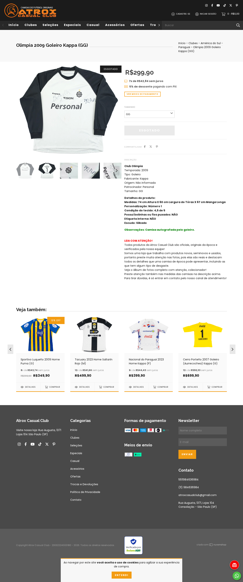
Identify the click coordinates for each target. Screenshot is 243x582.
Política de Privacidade (85, 492)
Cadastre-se (183, 14)
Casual (93, 25)
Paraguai (184, 47)
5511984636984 (188, 479)
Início (14, 25)
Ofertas (137, 25)
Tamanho (129, 107)
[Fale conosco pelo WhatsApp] (237, 576)
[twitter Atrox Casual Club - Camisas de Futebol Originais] (231, 5)
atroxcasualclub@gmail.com (197, 495)
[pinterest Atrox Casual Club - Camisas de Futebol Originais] (236, 5)
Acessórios (115, 25)
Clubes (30, 25)
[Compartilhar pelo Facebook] (144, 146)
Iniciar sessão (208, 14)
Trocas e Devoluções (84, 484)
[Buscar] (238, 25)
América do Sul (211, 43)
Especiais (72, 25)
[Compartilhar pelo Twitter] (151, 146)
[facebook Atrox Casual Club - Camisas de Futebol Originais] (212, 5)
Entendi (121, 575)
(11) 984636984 (188, 487)
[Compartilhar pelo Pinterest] (156, 146)
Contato (75, 500)
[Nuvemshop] (211, 545)
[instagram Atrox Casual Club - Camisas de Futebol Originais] (206, 5)
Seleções (50, 25)
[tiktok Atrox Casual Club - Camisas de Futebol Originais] (224, 5)
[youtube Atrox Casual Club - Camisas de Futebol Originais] (218, 5)
